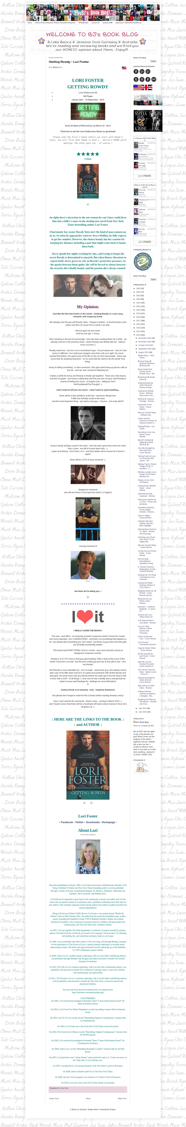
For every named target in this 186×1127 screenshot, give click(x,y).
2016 (138, 324)
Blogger (113, 1109)
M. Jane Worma (144, 156)
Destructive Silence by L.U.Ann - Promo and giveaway (147, 502)
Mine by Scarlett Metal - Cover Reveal (147, 546)
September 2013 (145, 349)
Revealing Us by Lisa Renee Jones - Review (146, 434)
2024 (138, 296)
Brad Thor (142, 194)
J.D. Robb (142, 224)
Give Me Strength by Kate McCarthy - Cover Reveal (146, 450)
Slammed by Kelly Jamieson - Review (146, 495)
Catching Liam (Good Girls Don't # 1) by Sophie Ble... (146, 539)
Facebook (67, 822)
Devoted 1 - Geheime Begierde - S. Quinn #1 (146, 609)
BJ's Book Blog (142, 722)
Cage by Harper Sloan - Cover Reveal (147, 649)
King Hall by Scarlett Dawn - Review (146, 687)
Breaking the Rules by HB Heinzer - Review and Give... (147, 701)
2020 (138, 310)
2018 (138, 317)
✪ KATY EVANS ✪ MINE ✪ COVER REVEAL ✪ (145, 442)
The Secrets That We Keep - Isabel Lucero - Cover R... (147, 672)
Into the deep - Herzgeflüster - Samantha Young (145, 561)
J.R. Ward (142, 204)
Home (30, 23)
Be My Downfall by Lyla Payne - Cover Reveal (146, 656)
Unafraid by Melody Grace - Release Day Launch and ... (146, 393)
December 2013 (145, 338)
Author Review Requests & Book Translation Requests (55, 23)
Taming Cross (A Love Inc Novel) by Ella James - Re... (147, 458)
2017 (138, 321)
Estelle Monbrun (144, 147)
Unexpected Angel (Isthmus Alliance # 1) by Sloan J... (146, 585)
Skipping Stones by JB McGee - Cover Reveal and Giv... (147, 593)
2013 (138, 335)
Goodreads (93, 822)
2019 (138, 313)
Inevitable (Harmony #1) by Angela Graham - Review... (146, 510)
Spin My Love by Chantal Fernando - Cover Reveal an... (146, 664)
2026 (138, 288)
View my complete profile (143, 726)
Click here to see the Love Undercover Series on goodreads (87, 131)
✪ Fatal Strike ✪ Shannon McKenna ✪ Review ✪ (146, 363)
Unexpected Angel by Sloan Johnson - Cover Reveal (146, 680)
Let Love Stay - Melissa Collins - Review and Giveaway (145, 629)
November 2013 (145, 342)
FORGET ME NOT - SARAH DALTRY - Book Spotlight (146, 523)
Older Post (122, 1099)
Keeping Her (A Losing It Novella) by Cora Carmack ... (147, 577)
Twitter (79, 822)
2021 (138, 306)
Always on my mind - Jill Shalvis (146, 481)
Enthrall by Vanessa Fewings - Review (146, 400)
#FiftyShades (83, 23)
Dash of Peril (79, 125)
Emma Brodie (143, 233)
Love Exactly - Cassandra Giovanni (147, 643)
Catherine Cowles (144, 214)
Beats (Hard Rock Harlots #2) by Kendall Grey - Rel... (147, 371)
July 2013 (142, 708)
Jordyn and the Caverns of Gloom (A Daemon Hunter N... (147, 420)
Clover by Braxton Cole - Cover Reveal (147, 637)
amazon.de (95, 23)
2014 (138, 331)
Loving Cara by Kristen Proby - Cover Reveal (147, 553)
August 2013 (143, 352)
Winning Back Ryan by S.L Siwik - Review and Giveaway (147, 531)
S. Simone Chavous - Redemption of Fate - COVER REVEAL (147, 569)
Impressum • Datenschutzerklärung (128, 23)
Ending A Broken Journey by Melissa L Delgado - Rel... (146, 693)
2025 (138, 292)
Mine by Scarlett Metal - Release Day (147, 414)
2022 (138, 303)
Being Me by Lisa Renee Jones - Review (145, 601)
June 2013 (142, 712)
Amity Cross (143, 167)
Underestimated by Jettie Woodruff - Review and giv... (145, 385)
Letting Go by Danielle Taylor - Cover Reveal (147, 488)
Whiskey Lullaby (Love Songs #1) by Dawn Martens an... (147, 474)
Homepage (108, 822)
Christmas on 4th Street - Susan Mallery (145, 407)
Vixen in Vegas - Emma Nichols (144, 517)
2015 (138, 328)
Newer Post (54, 1099)
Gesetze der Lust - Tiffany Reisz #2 (145, 616)
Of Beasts (143, 154)
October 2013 (144, 345)
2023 (138, 299)
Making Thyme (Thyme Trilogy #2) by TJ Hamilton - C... (147, 466)
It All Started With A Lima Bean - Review (147, 621)
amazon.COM (107, 23)
